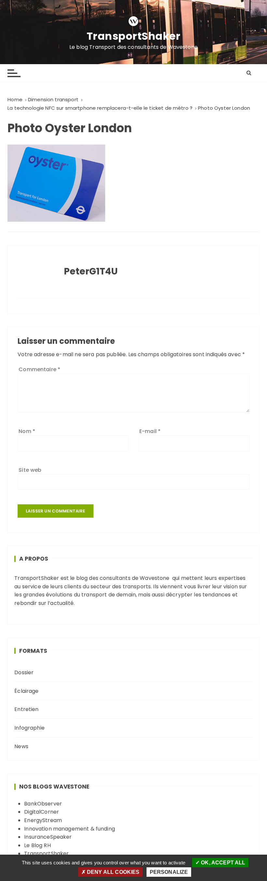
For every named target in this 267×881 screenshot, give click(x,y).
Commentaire (39, 369)
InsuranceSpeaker (48, 837)
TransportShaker (134, 36)
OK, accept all (222, 862)
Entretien (26, 709)
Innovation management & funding (69, 828)
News (21, 746)
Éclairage (26, 691)
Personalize (169, 872)
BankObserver (43, 803)
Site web (30, 470)
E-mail (150, 431)
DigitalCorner (41, 812)
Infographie (29, 728)
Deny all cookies (113, 872)
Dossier (24, 672)
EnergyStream (43, 820)
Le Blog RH (37, 845)
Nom (27, 431)
